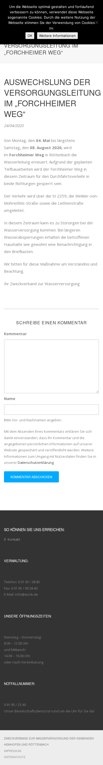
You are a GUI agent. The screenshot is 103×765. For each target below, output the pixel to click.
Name (9, 398)
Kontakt (14, 539)
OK (29, 35)
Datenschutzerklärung (36, 462)
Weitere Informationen (57, 35)
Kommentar (15, 333)
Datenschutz (14, 757)
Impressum (12, 751)
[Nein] (96, 22)
